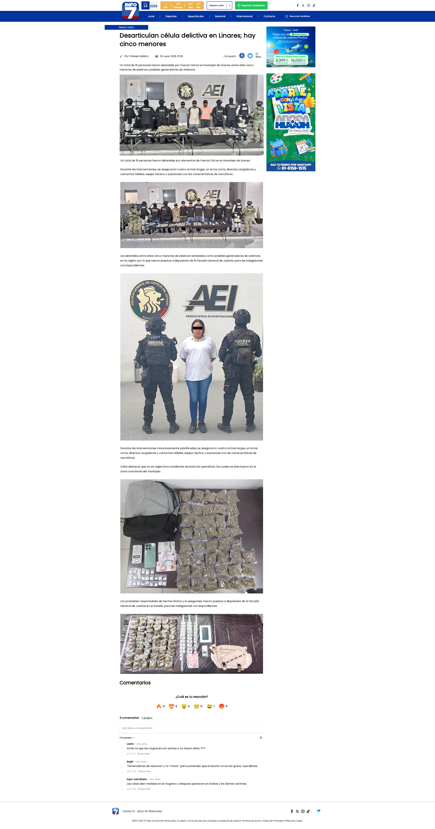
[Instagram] (302, 811)
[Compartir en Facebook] (242, 55)
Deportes (171, 16)
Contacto (269, 16)
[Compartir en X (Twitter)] (250, 55)
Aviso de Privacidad (149, 811)
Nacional (220, 16)
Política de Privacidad (273, 820)
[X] (297, 811)
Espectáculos (196, 16)
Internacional (244, 16)
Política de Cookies (293, 820)
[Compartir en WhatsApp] (258, 55)
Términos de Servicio (252, 820)
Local (151, 16)
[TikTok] (308, 811)
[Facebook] (292, 811)
